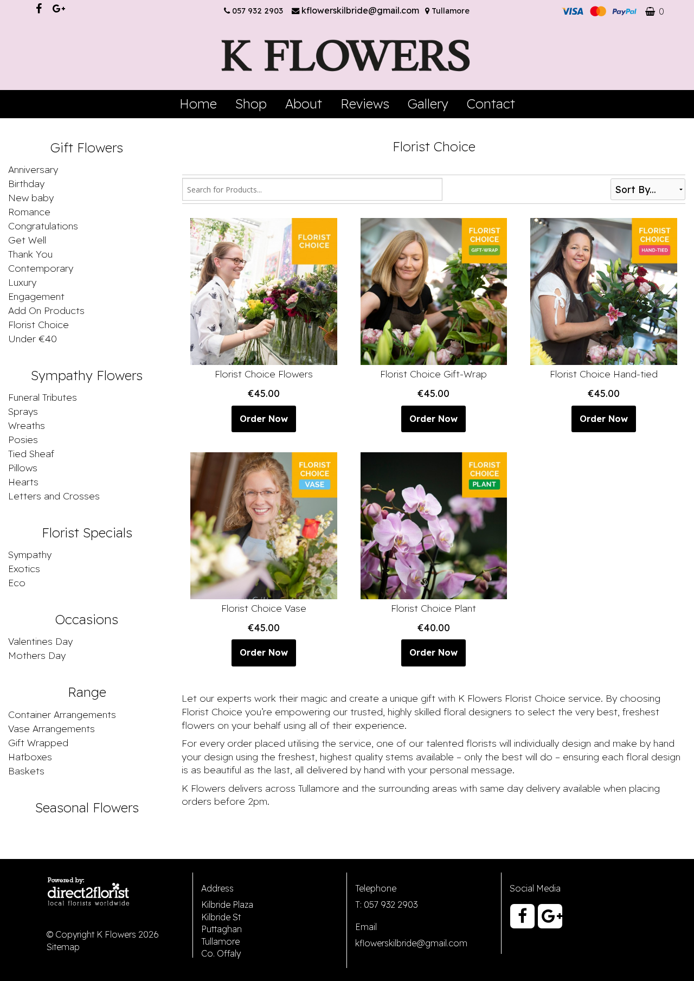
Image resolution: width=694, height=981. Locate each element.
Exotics (24, 568)
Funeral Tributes (42, 397)
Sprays (23, 411)
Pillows (22, 467)
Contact (491, 103)
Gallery (428, 103)
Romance (29, 211)
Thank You (30, 254)
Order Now (264, 418)
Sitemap (63, 946)
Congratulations (43, 226)
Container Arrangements (62, 714)
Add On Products (46, 310)
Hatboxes (30, 756)
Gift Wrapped (38, 742)
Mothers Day (37, 655)
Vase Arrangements (51, 728)
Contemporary (40, 268)
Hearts (23, 482)
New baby (31, 197)
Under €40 (32, 338)
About (303, 103)
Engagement (36, 296)
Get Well (27, 240)
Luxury (22, 282)
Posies (23, 439)
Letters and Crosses (54, 496)
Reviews (364, 103)
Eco (16, 582)
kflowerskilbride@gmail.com (361, 10)
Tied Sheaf (31, 453)
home (198, 103)
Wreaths (26, 425)
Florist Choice (38, 324)
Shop (251, 103)
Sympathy (30, 554)
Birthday (26, 183)
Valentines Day (40, 641)
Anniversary (33, 169)
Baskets (26, 771)
